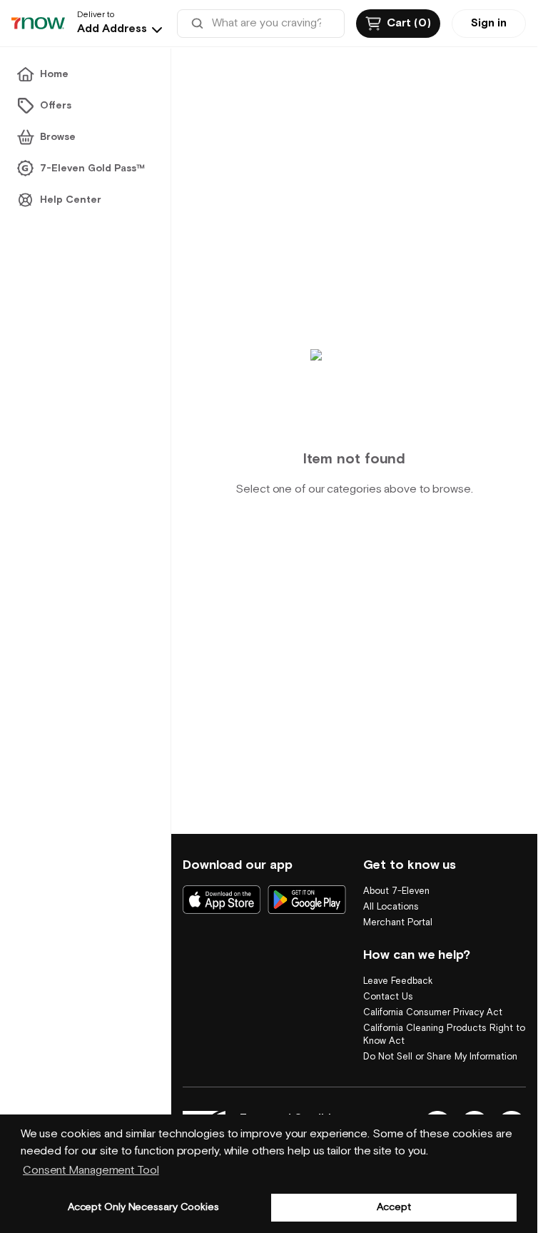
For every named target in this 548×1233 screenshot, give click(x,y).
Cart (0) (409, 23)
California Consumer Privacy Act (432, 1013)
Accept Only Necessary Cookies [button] (143, 1207)
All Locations (391, 907)
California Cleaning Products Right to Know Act (444, 1034)
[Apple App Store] (221, 899)
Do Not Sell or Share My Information (440, 1057)
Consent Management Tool (91, 1170)
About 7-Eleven (396, 891)
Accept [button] (393, 1207)
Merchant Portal (397, 923)
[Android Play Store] (306, 899)
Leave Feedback (397, 981)
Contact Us (388, 997)
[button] (121, 29)
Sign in (489, 23)
